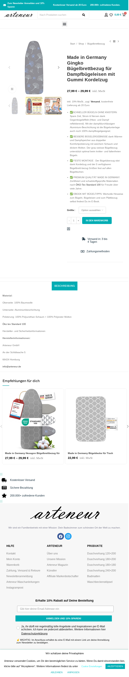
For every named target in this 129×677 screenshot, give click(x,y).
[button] (64, 24)
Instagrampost (14, 587)
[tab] (64, 286)
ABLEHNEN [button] (56, 672)
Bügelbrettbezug (96, 43)
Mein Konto (13, 559)
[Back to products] (114, 41)
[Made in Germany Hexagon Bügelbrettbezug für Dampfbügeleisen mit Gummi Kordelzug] (33, 419)
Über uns (52, 553)
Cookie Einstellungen (91, 666)
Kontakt (10, 553)
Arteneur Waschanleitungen (22, 581)
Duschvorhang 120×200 (101, 553)
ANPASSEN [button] (73, 672)
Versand (95, 101)
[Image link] (60, 536)
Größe (70, 210)
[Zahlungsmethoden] (82, 251)
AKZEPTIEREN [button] (115, 666)
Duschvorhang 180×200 (101, 559)
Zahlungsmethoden (98, 251)
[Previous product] (110, 41)
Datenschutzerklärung (34, 633)
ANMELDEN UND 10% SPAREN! (63, 618)
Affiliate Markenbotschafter (62, 576)
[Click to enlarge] (12, 89)
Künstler (52, 570)
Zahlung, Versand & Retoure (23, 570)
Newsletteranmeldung (19, 576)
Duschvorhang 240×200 (101, 570)
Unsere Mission (56, 559)
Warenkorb (12, 564)
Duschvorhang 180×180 (101, 564)
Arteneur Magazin (57, 564)
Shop (81, 43)
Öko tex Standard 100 (14, 324)
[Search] (85, 14)
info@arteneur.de (12, 366)
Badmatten (93, 576)
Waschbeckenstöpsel (100, 581)
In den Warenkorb (97, 220)
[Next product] (118, 41)
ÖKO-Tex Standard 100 (88, 184)
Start (72, 43)
